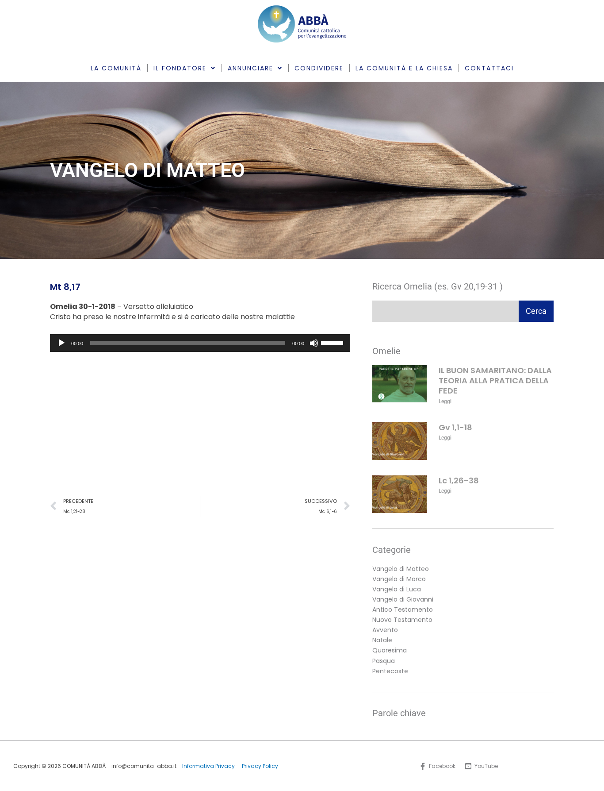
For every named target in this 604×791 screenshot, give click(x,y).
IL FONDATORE (179, 68)
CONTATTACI (489, 68)
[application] (200, 343)
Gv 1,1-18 (455, 427)
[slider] (333, 342)
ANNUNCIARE (250, 68)
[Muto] (314, 343)
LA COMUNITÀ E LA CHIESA (404, 68)
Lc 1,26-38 (459, 480)
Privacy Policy (260, 766)
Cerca (536, 311)
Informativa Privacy (208, 766)
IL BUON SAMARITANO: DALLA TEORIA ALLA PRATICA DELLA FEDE (495, 381)
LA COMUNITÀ (116, 68)
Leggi (445, 401)
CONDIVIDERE (319, 68)
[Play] (61, 343)
